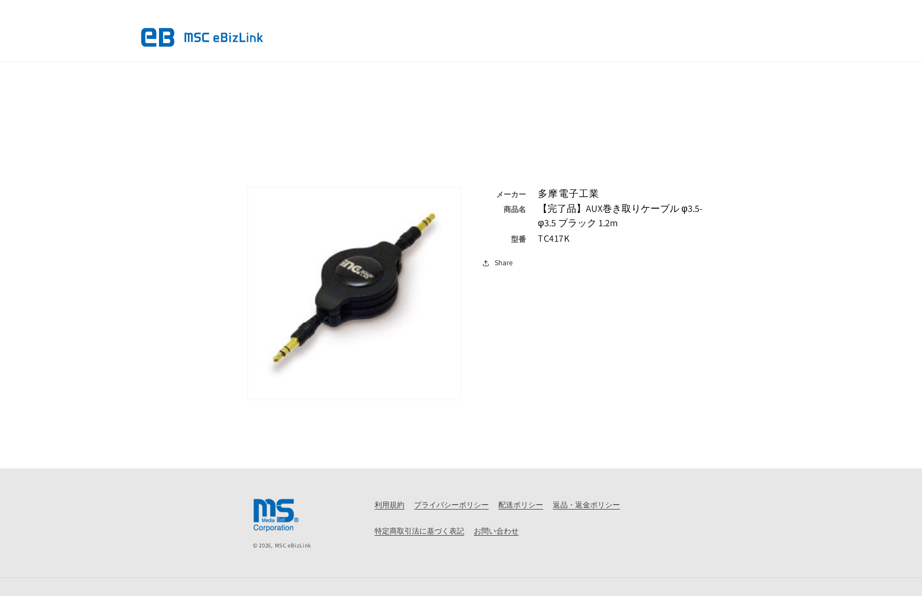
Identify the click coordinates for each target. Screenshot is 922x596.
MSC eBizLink (293, 545)
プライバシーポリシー (451, 505)
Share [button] (504, 262)
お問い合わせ (496, 531)
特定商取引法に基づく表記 (419, 531)
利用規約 (389, 505)
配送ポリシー (520, 505)
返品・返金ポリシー (586, 505)
